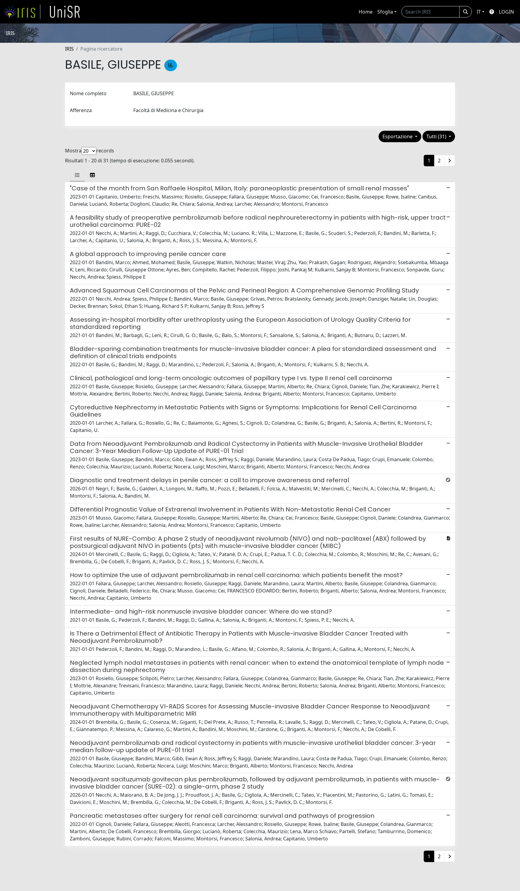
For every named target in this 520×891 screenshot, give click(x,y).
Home (366, 11)
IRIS (69, 48)
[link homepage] (22, 12)
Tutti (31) (436, 136)
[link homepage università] (65, 12)
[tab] (77, 175)
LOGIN (506, 11)
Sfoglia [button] (385, 11)
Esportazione (398, 136)
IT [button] (479, 11)
